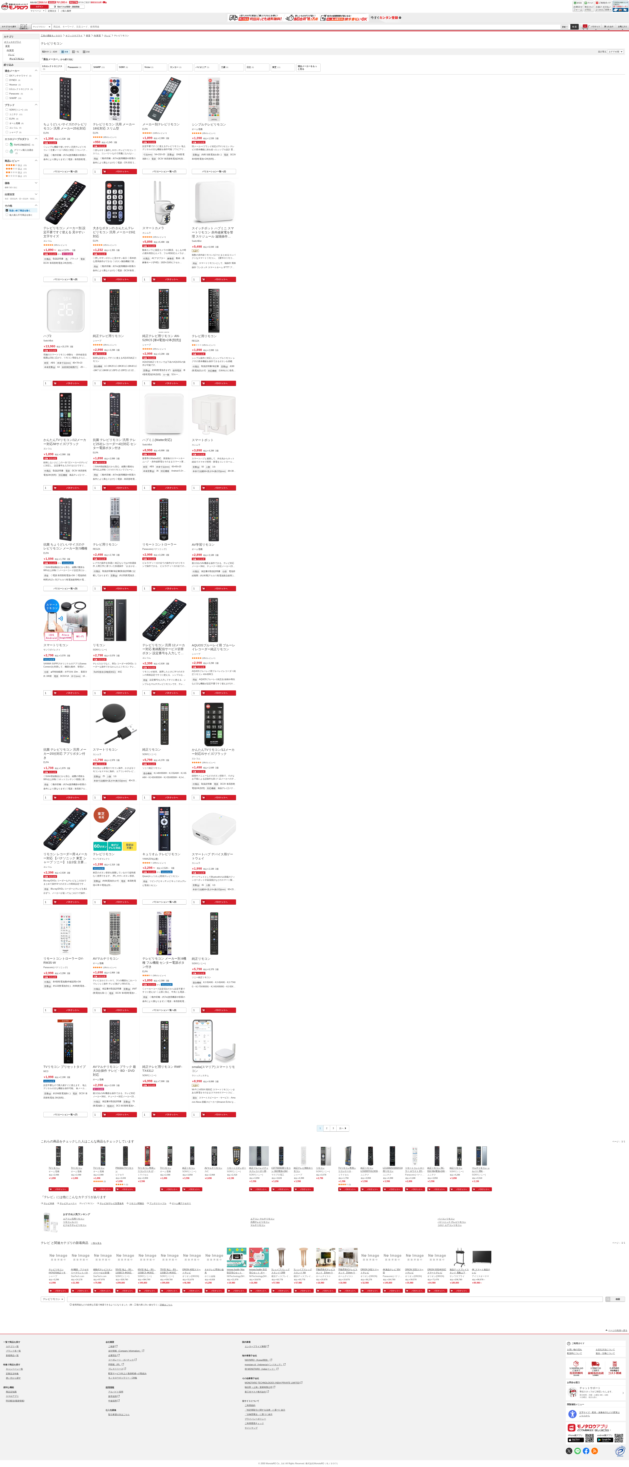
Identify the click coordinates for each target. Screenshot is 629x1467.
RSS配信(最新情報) (15, 1401)
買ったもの (608, 26)
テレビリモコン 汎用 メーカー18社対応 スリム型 (114, 126)
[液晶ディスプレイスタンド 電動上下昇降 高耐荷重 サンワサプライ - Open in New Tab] (459, 1258)
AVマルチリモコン (106, 958)
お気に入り (622, 26)
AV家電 (97, 35)
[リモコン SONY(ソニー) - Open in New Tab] (326, 1156)
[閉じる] (130, 49)
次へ (341, 1128)
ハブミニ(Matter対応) (157, 440)
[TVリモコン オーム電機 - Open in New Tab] (58, 1156)
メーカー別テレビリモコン (161, 124)
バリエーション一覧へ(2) (65, 171)
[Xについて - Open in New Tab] (569, 1453)
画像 (66, 52)
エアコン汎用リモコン (73, 1219)
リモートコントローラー (159, 544)
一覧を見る (96, 1243)
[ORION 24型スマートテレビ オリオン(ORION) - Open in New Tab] (370, 1258)
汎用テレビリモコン (260, 1222)
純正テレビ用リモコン (108, 336)
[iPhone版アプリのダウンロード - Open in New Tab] (581, 1438)
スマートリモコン (55, 645)
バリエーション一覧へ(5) (65, 588)
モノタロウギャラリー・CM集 (122, 1378)
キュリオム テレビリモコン (161, 854)
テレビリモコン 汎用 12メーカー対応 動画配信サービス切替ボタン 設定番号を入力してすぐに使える (163, 649)
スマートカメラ (153, 228)
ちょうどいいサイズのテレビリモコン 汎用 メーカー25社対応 (65, 126)
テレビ (107, 35)
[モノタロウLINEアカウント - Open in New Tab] (577, 1453)
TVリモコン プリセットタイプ (64, 1066)
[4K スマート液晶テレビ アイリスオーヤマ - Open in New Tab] (482, 1258)
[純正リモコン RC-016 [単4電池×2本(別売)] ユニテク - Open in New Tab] (437, 1156)
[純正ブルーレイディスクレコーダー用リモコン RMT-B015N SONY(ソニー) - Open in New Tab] (259, 1156)
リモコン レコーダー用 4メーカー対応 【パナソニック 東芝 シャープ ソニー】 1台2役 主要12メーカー (65, 858)
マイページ (35, 11)
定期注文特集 (12, 1373)
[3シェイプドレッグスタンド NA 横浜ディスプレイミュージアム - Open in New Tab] (303, 1258)
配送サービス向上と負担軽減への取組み (127, 1373)
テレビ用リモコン (204, 336)
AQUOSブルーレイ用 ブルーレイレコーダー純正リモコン (213, 647)
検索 (574, 27)
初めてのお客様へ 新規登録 (68, 7)
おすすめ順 (614, 51)
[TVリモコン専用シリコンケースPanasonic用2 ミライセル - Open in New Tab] (348, 1156)
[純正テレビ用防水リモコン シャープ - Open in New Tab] (303, 1156)
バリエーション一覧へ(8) (65, 279)
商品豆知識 (11, 1392)
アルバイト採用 (115, 1392)
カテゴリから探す (9, 26)
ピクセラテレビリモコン (74, 1225)
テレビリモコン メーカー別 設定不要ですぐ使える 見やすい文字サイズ (64, 232)
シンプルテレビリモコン (209, 124)
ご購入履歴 (65, 11)
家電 (88, 35)
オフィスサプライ (74, 35)
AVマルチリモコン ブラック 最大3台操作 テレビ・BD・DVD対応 (114, 1070)
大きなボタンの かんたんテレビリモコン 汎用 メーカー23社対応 (114, 232)
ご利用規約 (250, 1405)
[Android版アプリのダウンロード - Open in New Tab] (611, 1438)
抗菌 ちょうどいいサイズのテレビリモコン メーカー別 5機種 (65, 546)
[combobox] (306, 26)
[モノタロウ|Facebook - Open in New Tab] (586, 1453)
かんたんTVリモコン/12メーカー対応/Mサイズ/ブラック (64, 442)
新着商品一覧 (12, 1355)
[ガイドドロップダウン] (603, 8)
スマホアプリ (12, 1396)
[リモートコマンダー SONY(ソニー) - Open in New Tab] (237, 1156)
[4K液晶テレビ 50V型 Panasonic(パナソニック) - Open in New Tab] (392, 1258)
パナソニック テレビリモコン (452, 1222)
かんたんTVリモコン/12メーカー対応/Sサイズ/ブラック (213, 752)
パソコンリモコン (446, 1219)
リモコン (99, 645)
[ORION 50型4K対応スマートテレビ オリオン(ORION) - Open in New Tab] (437, 1258)
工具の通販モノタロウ (51, 35)
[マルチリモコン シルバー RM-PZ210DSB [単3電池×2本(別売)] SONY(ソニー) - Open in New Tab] (482, 1156)
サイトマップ (251, 1428)
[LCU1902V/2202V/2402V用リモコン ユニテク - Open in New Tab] (392, 1156)
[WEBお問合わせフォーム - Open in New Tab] (577, 6)
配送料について (574, 1353)
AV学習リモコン (203, 544)
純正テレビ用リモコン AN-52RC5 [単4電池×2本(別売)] (161, 338)
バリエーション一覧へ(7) (164, 171)
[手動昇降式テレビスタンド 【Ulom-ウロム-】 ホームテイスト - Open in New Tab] (326, 1258)
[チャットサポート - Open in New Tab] (589, 6)
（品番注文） (23, 26)
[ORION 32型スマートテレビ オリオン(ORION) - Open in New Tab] (415, 1258)
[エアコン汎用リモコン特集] (50, 1231)
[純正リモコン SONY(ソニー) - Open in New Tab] (192, 1156)
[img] (15, 6)
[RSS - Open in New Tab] (594, 1453)
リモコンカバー (70, 1222)
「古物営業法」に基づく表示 (258, 1414)
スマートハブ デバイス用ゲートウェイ (212, 856)
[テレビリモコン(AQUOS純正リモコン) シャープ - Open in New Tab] (58, 1258)
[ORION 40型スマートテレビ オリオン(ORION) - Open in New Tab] (192, 1258)
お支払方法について (605, 1349)
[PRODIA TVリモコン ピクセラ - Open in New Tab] (125, 1156)
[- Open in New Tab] (576, 1368)
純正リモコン (151, 749)
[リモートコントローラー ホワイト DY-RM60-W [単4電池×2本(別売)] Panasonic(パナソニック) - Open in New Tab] (415, 1156)
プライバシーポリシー (255, 1419)
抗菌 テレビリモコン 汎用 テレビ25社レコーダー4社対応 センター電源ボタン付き (114, 444)
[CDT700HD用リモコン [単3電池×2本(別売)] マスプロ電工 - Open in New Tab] (281, 1156)
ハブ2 (47, 336)
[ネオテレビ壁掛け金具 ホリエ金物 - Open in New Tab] (214, 1258)
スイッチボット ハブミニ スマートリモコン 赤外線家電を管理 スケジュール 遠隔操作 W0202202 (213, 232)
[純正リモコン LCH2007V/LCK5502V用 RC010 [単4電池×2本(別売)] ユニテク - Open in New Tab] (370, 1156)
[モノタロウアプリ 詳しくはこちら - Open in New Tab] (596, 1427)
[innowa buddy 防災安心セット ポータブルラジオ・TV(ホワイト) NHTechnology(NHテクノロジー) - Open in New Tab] (259, 1258)
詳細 (564, 27)
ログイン (39, 7)
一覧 (77, 52)
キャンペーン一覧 (14, 1369)
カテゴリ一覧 (12, 1346)
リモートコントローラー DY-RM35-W (63, 960)
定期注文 (52, 11)
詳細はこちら (166, 1304)
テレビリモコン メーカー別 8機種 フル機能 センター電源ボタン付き (164, 962)
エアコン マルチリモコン (262, 1219)
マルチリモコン (257, 1225)
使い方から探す (13, 1378)
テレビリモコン (39, 27)
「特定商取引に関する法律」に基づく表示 (265, 1410)
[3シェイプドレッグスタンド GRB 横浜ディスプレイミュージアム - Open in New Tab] (281, 1258)
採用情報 (110, 1387)
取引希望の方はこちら (119, 1414)
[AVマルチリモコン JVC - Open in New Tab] (214, 1156)
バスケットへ (122, 171)
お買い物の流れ (574, 1349)
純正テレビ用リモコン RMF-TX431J (162, 1069)
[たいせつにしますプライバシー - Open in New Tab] (620, 1451)
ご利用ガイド (578, 1343)
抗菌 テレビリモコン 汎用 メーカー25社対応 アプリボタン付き (64, 753)
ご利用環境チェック (254, 1423)
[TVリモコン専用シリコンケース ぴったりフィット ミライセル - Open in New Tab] (147, 1156)
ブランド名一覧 (13, 1351)
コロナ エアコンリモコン (450, 1225)
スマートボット (203, 440)
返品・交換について (605, 1353)
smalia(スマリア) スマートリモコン (213, 1069)
